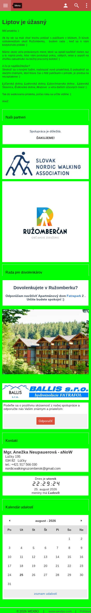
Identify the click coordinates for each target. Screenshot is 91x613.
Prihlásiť (85, 611)
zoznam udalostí (45, 593)
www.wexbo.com (60, 611)
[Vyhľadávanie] (76, 5)
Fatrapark (74, 296)
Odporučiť (46, 421)
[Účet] (65, 5)
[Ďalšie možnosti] (86, 5)
